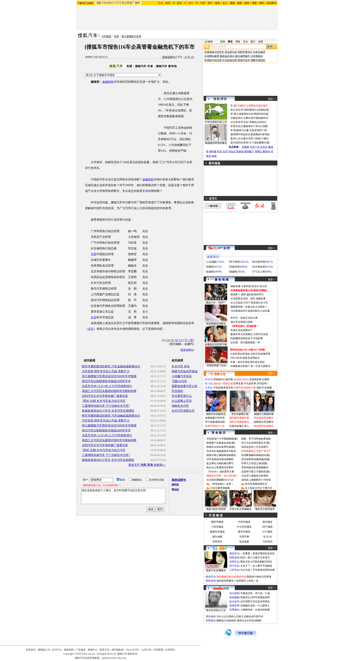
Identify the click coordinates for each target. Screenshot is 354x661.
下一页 (188, 340)
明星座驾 (234, 557)
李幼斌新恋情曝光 (263, 417)
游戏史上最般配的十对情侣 (256, 479)
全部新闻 (158, 649)
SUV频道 (267, 531)
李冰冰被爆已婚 (239, 414)
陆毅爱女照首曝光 (263, 421)
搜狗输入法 (44, 649)
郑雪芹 (234, 126)
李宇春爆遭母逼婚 (215, 421)
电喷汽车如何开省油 (184, 371)
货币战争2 (262, 383)
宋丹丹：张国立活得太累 (244, 317)
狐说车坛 (234, 553)
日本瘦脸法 (257, 56)
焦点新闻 (234, 593)
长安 (93, 317)
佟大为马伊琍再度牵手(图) (255, 442)
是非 (232, 142)
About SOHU (133, 649)
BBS (261, 3)
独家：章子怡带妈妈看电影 (256, 438)
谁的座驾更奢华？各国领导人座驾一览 (237, 580)
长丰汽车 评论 (181, 366)
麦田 (243, 294)
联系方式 (104, 649)
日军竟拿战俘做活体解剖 (220, 459)
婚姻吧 (233, 271)
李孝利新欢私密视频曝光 (254, 467)
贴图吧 (210, 271)
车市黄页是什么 (182, 396)
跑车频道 (267, 521)
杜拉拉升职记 (241, 379)
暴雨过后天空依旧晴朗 (249, 620)
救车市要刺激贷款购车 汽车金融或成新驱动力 (111, 366)
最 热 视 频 (222, 279)
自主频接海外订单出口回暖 (253, 126)
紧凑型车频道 (217, 531)
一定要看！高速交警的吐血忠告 (257, 553)
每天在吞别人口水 (216, 610)
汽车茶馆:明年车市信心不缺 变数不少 (105, 371)
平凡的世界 (250, 383)
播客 (239, 3)
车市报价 (177, 391)
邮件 (247, 3)
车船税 (245, 146)
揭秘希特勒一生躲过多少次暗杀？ (248, 306)
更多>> (272, 98)
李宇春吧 (234, 261)
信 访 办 (267, 536)
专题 (116, 36)
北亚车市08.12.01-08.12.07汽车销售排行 (107, 386)
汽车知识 (267, 541)
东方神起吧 (259, 266)
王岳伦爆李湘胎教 (220, 488)
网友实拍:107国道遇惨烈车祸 (256, 561)
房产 (210, 3)
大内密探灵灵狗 (239, 298)
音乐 (245, 41)
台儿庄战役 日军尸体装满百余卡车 (249, 302)
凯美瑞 (240, 151)
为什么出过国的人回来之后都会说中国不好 (240, 616)
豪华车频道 (244, 531)
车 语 (233, 105)
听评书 (208, 379)
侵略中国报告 (258, 60)
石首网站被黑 (211, 56)
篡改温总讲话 (227, 56)
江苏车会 (234, 569)
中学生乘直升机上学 (216, 122)
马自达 (232, 151)
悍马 (219, 151)
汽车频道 (106, 36)
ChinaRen (107, 2)
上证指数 (211, 261)
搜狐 (98, 2)
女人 (224, 3)
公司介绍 (146, 649)
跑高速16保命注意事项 (259, 576)
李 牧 (233, 130)
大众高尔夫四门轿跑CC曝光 (253, 138)
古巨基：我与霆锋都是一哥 (245, 342)
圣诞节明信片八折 (215, 426)
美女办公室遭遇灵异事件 (220, 467)
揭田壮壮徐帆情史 (216, 414)
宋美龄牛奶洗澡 (213, 60)
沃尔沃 (264, 146)
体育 (168, 3)
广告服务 (81, 649)
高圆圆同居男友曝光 (216, 143)
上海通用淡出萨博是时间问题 (252, 113)
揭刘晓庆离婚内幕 (239, 417)
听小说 (208, 383)
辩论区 (175, 489)
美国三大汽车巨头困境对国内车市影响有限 (109, 391)
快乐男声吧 (259, 261)
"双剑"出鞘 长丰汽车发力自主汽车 (103, 400)
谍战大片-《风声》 (216, 302)
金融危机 (108, 81)
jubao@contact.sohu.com (114, 657)
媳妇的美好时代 (255, 294)
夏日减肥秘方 (242, 56)
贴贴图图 (234, 597)
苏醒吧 (210, 266)
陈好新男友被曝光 (263, 426)
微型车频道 (217, 521)
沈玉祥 (234, 122)
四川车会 (234, 565)
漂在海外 (211, 616)
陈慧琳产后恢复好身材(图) (220, 442)
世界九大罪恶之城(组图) (254, 463)
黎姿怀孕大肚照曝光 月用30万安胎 (249, 334)
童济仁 (234, 138)
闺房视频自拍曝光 (216, 323)
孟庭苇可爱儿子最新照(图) (255, 471)
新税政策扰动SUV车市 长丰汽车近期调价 (108, 410)
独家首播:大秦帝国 (240, 286)
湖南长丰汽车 (180, 405)
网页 (230, 41)
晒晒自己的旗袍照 (226, 620)
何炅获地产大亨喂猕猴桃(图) (222, 438)
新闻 (222, 41)
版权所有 (132, 653)
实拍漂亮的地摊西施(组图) (255, 459)
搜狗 (137, 2)
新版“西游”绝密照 (216, 509)
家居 (217, 3)
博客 (254, 3)
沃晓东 (234, 118)
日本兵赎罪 (259, 51)
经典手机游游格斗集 (245, 387)
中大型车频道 (244, 526)
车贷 (225, 151)
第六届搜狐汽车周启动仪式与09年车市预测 (109, 376)
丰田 (93, 254)
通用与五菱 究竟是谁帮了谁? (252, 130)
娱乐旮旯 (234, 601)
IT (197, 3)
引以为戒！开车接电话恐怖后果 (257, 569)
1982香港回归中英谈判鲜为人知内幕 (250, 310)
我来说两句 (169, 57)
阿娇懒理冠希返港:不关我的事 (246, 338)
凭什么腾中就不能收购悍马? (253, 118)
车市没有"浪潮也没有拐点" (252, 122)
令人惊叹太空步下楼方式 (258, 488)
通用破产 (249, 151)
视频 (232, 3)
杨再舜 (234, 134)
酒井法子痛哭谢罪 (265, 509)
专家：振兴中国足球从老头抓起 (247, 362)
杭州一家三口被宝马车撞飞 (255, 557)
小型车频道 (217, 526)
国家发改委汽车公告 (184, 386)
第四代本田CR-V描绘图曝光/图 (252, 142)
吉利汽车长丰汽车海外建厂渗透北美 (105, 396)
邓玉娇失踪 (231, 51)
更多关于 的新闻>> (147, 464)
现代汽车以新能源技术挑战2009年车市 (106, 381)
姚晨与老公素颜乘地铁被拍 (221, 455)
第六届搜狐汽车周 (131, 36)
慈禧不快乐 (244, 60)
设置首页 (31, 649)
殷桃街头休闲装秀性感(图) (220, 447)
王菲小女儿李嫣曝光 (240, 509)
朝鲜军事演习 (245, 51)
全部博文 (170, 649)
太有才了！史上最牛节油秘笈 (256, 565)
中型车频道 (244, 521)
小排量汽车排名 (182, 376)
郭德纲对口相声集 (223, 379)
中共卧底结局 (229, 60)
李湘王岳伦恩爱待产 (241, 330)
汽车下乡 (255, 146)
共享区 (208, 387)
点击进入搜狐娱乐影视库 (254, 475)
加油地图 (244, 541)
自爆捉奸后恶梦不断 (216, 344)
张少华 (234, 109)
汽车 (202, 3)
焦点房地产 (128, 2)
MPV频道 (267, 526)
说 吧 (226, 248)
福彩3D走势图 (264, 387)
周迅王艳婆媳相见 (239, 421)
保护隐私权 (117, 649)
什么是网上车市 (182, 400)
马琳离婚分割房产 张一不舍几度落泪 (250, 366)
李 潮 (233, 113)
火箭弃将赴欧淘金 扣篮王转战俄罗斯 (250, 353)
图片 (253, 41)
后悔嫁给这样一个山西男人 (255, 605)
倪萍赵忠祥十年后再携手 (254, 447)
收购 (214, 156)
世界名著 (238, 383)
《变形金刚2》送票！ (222, 483)
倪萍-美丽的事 (258, 298)
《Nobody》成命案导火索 (220, 471)
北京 (91, 328)
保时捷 (213, 151)
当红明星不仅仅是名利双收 (255, 601)
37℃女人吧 (259, 271)
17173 (117, 2)
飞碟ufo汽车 (179, 381)
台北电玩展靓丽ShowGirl (219, 479)
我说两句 (272, 3)
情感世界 (234, 605)
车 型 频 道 (216, 515)
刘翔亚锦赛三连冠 (216, 365)
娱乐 (179, 3)
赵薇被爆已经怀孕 (215, 417)
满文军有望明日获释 (241, 322)
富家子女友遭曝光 (216, 570)
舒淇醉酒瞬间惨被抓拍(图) (255, 455)
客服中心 (93, 649)
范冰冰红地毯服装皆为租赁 (221, 451)
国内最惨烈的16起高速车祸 (231, 576)
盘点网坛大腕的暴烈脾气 (220, 463)
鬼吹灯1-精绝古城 (223, 383)
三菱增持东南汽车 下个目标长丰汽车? (106, 405)
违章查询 (217, 541)
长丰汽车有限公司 (183, 410)
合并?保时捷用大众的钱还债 (253, 109)
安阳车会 (234, 561)
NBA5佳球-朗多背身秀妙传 (245, 357)
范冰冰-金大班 (259, 286)
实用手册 (244, 536)
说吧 (260, 41)
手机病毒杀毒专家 (223, 387)
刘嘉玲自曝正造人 (239, 426)
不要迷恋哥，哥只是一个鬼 (255, 593)
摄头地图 (217, 536)
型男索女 (234, 609)
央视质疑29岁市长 (214, 51)
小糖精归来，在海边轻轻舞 (255, 609)
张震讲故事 (255, 379)
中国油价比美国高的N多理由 (254, 134)
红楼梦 (265, 379)
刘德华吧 (234, 266)
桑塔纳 (266, 151)
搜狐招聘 (69, 649)
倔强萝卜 (235, 294)
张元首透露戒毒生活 (256, 483)
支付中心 (57, 649)
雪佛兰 (258, 151)
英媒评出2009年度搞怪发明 (255, 597)
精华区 (175, 484)
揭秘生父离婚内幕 (264, 414)
